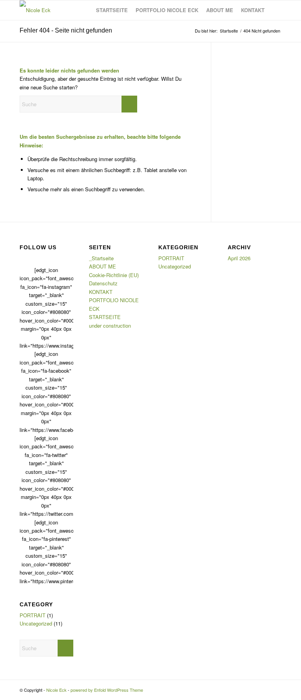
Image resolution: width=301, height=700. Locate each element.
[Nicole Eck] (35, 10)
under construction (110, 325)
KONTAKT (100, 292)
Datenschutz (103, 283)
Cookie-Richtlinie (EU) (114, 275)
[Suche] (274, 10)
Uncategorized (36, 623)
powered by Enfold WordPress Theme (107, 690)
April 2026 (239, 258)
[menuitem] (112, 10)
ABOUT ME (102, 266)
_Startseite (101, 258)
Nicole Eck (56, 690)
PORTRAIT (32, 615)
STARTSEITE (105, 317)
